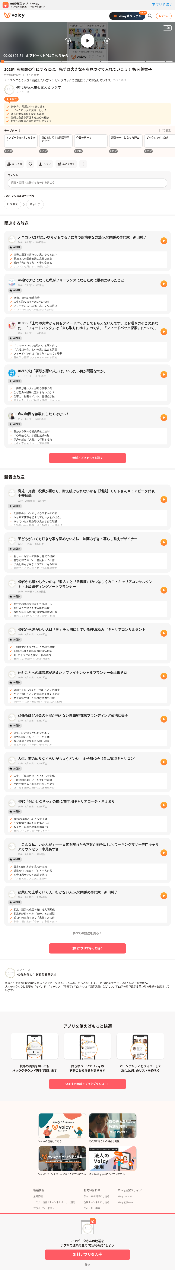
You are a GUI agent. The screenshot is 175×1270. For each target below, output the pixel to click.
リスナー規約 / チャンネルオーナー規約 (54, 1202)
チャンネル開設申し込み (96, 1196)
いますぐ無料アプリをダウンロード (87, 1084)
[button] (87, 41)
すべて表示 (164, 130)
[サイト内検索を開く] (150, 16)
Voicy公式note (125, 1202)
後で (87, 1264)
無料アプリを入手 (87, 1255)
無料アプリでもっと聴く (87, 457)
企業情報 (38, 1196)
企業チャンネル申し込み (96, 1202)
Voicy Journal (125, 1196)
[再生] (163, 240)
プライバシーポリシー (45, 1208)
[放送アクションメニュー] (83, 164)
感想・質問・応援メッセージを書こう (33, 182)
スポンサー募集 (92, 1208)
